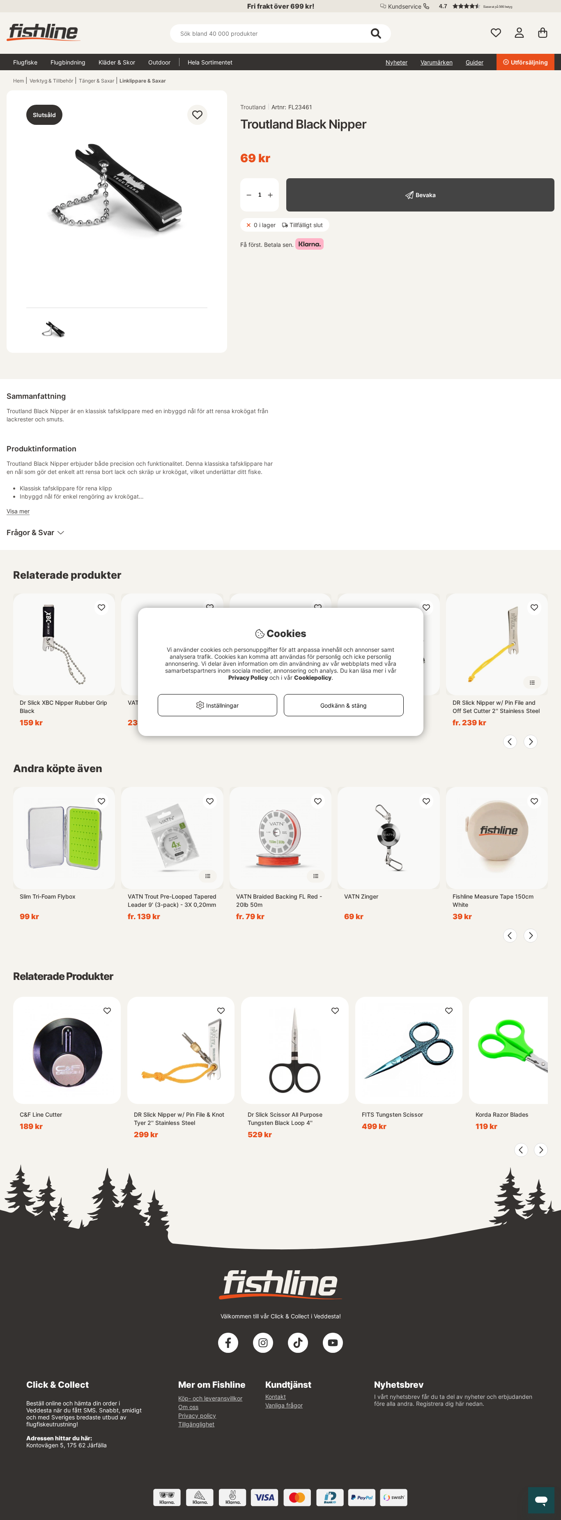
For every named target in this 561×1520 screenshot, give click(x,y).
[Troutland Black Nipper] (53, 330)
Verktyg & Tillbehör (51, 81)
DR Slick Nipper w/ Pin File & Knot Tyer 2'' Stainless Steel (179, 1118)
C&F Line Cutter (41, 1114)
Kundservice (404, 6)
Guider (474, 62)
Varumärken (437, 62)
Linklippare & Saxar (143, 81)
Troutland (253, 106)
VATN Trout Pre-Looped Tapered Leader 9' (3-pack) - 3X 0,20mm (172, 900)
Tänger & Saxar (96, 81)
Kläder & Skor (117, 62)
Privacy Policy (248, 677)
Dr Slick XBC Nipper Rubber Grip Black (63, 706)
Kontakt (275, 1396)
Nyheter (396, 62)
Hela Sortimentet (210, 62)
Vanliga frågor (284, 1405)
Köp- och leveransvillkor (210, 1398)
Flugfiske (25, 62)
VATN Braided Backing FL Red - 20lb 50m (279, 900)
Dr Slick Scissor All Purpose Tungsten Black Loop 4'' (285, 1118)
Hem (18, 81)
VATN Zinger (361, 896)
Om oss (188, 1406)
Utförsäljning (529, 62)
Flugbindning (68, 62)
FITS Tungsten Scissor (392, 1114)
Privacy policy (197, 1415)
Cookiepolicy (312, 677)
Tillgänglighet (196, 1424)
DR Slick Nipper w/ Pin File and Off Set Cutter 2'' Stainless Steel (496, 706)
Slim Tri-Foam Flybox (48, 896)
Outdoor (159, 62)
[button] (492, 6)
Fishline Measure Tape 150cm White (493, 900)
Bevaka (426, 194)
